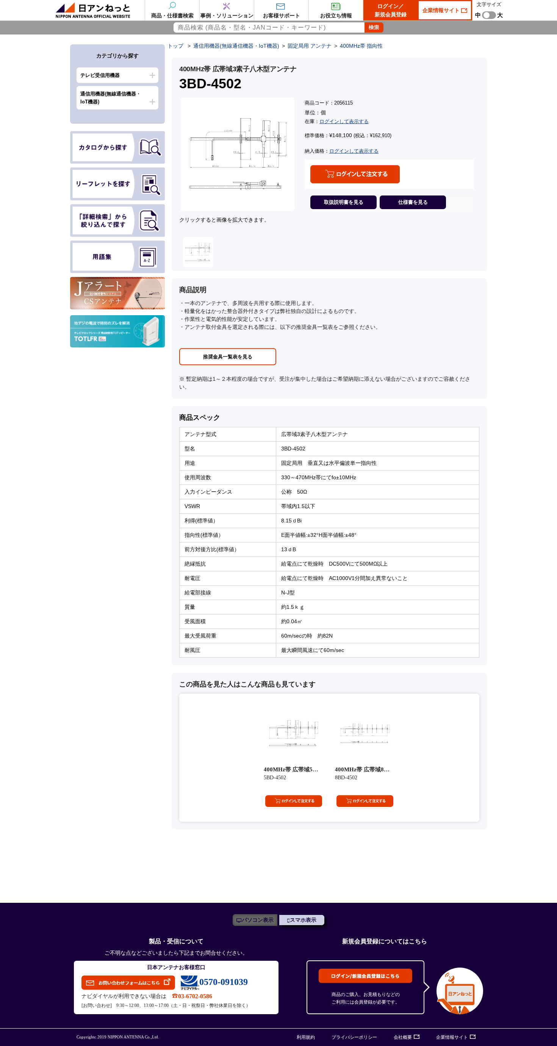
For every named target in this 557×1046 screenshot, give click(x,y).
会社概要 (403, 1037)
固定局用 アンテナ (310, 46)
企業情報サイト (441, 10)
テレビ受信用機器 (100, 75)
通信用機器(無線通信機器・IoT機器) (110, 98)
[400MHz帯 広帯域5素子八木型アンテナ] (294, 733)
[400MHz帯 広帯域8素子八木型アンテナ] (365, 733)
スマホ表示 (303, 920)
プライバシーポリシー (354, 1037)
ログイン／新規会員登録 (391, 10)
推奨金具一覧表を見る (227, 357)
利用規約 (306, 1037)
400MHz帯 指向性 (361, 46)
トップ (175, 46)
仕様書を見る (413, 202)
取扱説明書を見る (343, 202)
